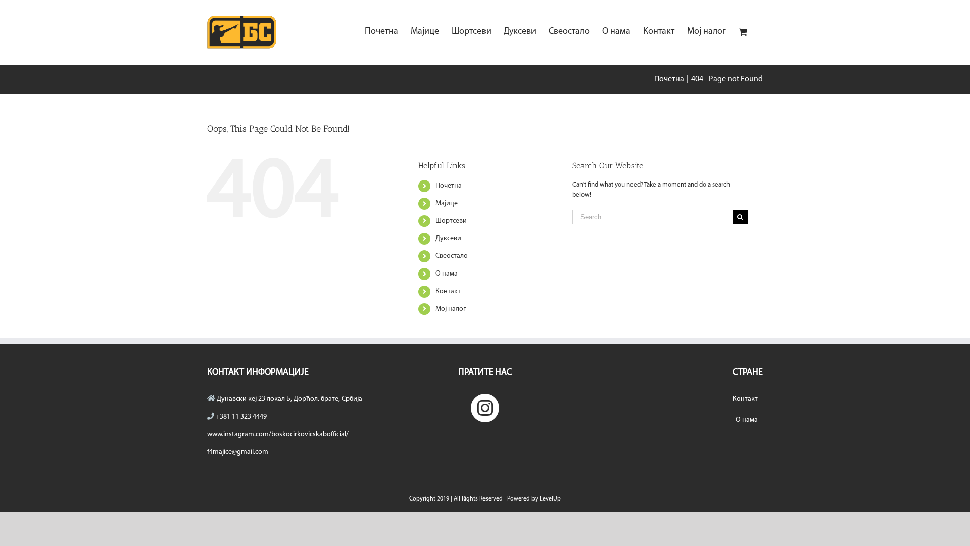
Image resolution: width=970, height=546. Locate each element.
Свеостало (451, 256)
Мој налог (450, 309)
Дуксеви (448, 238)
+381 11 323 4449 (241, 417)
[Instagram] (485, 408)
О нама (446, 274)
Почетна (448, 186)
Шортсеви (451, 221)
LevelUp (550, 499)
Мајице (446, 203)
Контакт (448, 291)
